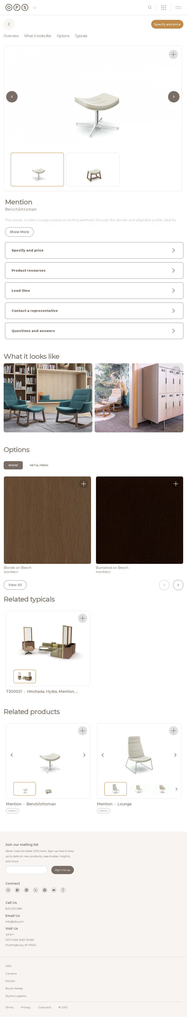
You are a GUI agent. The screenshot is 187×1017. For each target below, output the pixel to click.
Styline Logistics (15, 996)
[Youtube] (54, 890)
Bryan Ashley (14, 988)
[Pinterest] (44, 890)
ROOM (10, 981)
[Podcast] (63, 890)
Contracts (44, 1007)
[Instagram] (8, 890)
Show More (19, 232)
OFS (8, 966)
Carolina (11, 973)
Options (63, 36)
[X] (35, 890)
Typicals (81, 36)
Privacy (26, 1007)
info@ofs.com (14, 921)
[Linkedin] (26, 890)
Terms (9, 1007)
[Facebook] (17, 890)
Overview (11, 36)
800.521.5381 (13, 908)
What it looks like (37, 36)
